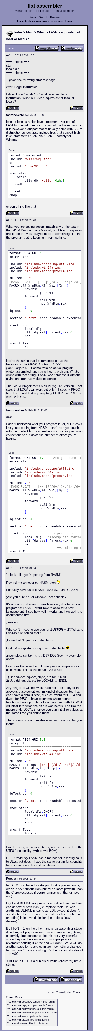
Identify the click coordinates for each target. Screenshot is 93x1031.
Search (43, 17)
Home (33, 17)
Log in (68, 21)
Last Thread (58, 992)
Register (55, 17)
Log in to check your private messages (40, 21)
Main (29, 32)
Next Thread (74, 992)
